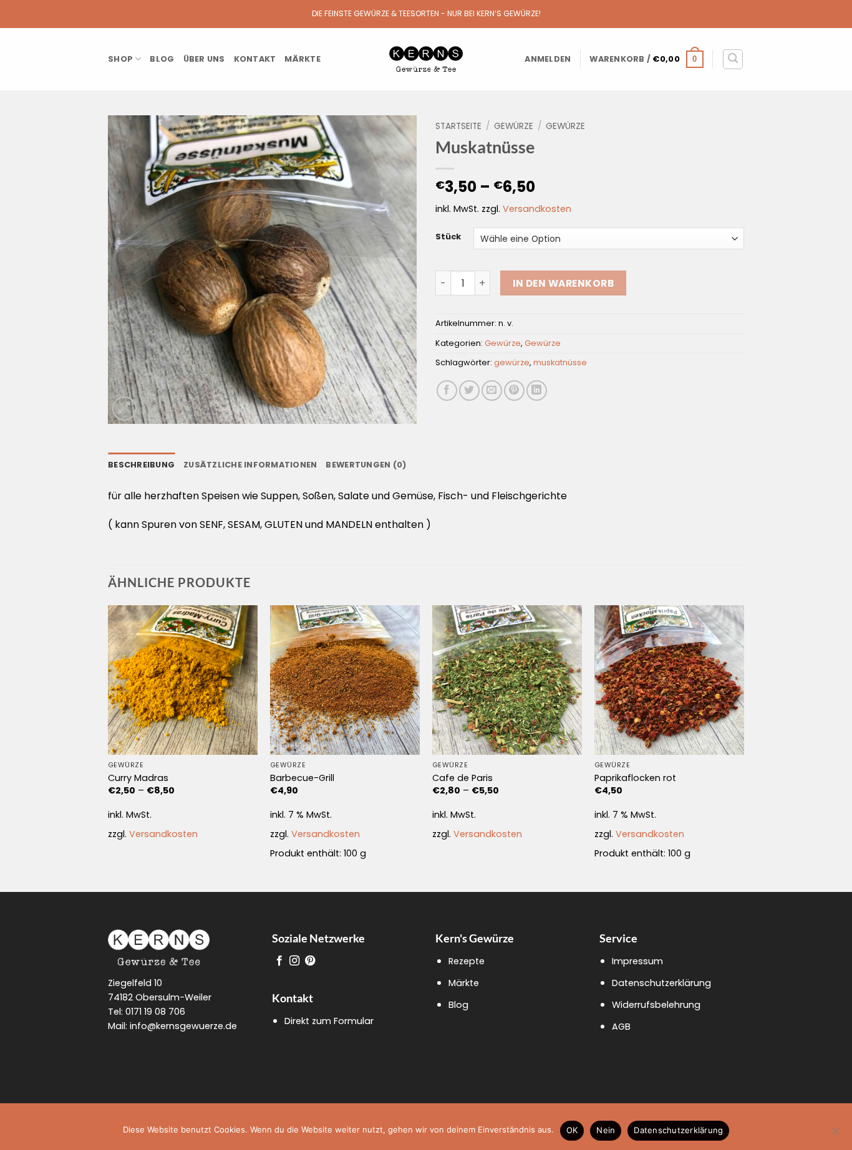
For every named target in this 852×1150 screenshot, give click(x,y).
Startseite (458, 126)
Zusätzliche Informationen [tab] (250, 464)
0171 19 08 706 (155, 1011)
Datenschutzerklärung (661, 983)
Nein (605, 1130)
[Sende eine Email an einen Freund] (492, 390)
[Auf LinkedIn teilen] (536, 390)
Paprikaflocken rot (635, 778)
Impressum (637, 961)
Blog (162, 59)
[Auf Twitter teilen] (469, 390)
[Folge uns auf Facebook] (279, 961)
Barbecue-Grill (302, 778)
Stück (448, 236)
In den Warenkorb (563, 283)
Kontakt (255, 59)
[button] (548, 59)
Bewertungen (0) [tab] (366, 464)
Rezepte (466, 961)
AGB (621, 1026)
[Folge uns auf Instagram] (294, 961)
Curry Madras (138, 778)
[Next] (743, 747)
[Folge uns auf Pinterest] (310, 961)
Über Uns (204, 59)
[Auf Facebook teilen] (447, 390)
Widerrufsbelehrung (656, 1005)
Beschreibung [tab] (141, 464)
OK (572, 1130)
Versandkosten (537, 209)
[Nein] (835, 1134)
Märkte (302, 59)
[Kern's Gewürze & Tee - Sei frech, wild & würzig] (426, 59)
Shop (120, 59)
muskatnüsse (560, 362)
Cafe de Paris (462, 778)
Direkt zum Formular (329, 1021)
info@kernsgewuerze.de (183, 1026)
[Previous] (108, 747)
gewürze (512, 362)
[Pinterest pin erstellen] (514, 390)
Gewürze (513, 126)
